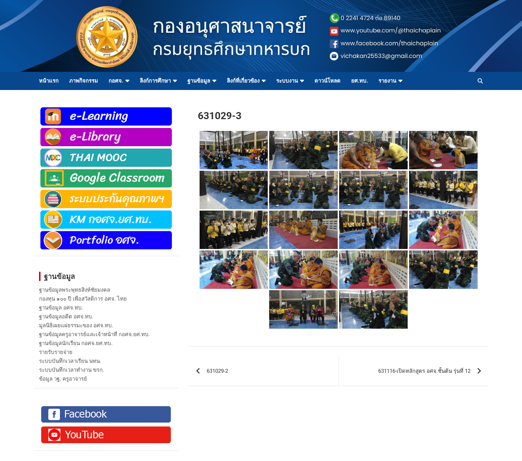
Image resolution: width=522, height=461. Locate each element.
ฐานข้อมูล (198, 81)
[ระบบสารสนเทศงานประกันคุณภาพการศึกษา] (106, 192)
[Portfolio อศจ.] (106, 233)
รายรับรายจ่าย (55, 352)
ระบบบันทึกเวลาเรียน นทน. (70, 361)
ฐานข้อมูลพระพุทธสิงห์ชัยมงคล (74, 290)
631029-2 (217, 371)
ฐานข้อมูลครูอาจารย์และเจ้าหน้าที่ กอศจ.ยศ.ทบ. (94, 334)
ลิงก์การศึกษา (155, 81)
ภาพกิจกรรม (83, 81)
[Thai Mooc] (106, 151)
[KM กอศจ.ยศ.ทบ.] (106, 213)
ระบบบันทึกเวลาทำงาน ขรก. (71, 370)
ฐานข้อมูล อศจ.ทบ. (61, 307)
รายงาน (387, 81)
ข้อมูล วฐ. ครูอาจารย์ (63, 379)
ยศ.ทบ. (359, 81)
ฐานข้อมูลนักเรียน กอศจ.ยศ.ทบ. (76, 343)
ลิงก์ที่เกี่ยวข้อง (243, 81)
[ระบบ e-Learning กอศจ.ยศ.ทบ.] (106, 109)
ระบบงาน (287, 81)
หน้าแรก (49, 81)
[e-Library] (106, 130)
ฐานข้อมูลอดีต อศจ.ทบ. (66, 316)
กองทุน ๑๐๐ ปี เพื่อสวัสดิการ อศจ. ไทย (83, 299)
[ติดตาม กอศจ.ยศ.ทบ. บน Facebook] (106, 407)
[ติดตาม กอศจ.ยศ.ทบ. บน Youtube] (106, 428)
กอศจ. (116, 81)
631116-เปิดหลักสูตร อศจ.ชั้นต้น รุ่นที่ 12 (424, 371)
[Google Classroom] (106, 171)
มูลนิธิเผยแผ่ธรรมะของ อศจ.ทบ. (76, 325)
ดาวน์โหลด (328, 81)
